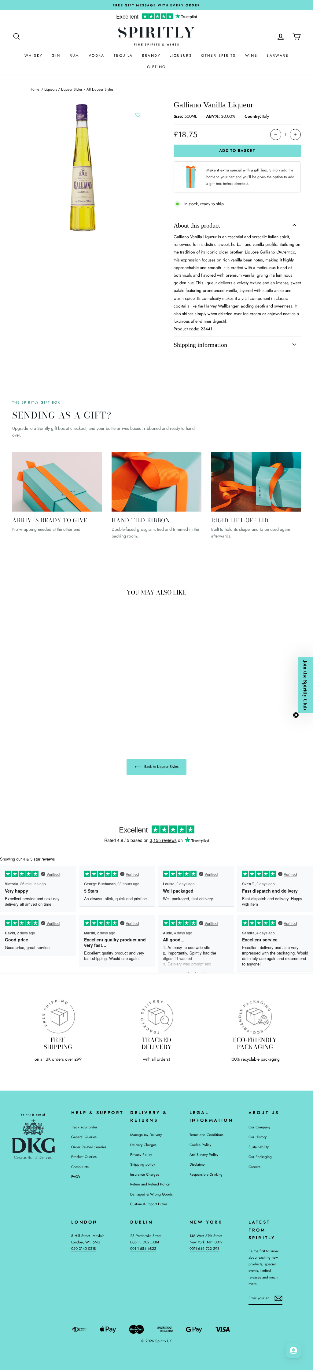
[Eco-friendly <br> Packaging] (255, 1016)
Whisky (33, 55)
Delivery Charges (143, 1144)
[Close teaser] (296, 715)
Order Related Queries (88, 1146)
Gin (56, 55)
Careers (254, 1166)
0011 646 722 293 (204, 1248)
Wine (251, 55)
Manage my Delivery (146, 1134)
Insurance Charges (144, 1174)
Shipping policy (142, 1164)
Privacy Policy (141, 1154)
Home (34, 89)
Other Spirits (218, 55)
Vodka (97, 55)
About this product (197, 225)
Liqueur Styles (72, 89)
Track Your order (84, 1127)
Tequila (123, 55)
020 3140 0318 (83, 1248)
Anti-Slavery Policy (204, 1154)
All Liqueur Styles (100, 89)
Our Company (259, 1127)
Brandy (151, 55)
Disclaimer (198, 1164)
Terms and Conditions (206, 1134)
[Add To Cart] (70, 673)
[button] (305, 685)
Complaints (80, 1166)
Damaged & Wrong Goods (151, 1194)
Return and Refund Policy (150, 1184)
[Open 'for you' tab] (293, 1350)
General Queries (84, 1136)
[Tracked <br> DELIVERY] (156, 1016)
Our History (258, 1136)
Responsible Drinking (206, 1174)
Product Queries (84, 1156)
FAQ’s (75, 1176)
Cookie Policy (200, 1144)
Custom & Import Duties (149, 1203)
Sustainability (259, 1146)
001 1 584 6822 (143, 1248)
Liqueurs (181, 55)
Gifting (156, 67)
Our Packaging (260, 1156)
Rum (74, 55)
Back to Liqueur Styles (161, 766)
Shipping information (200, 344)
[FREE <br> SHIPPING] (58, 1016)
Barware (278, 55)
